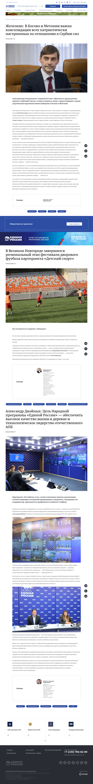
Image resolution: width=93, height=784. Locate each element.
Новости (23, 19)
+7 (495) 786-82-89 (75, 752)
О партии (8, 10)
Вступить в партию (82, 10)
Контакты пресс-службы (33, 753)
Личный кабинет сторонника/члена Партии (75, 6)
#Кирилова (62, 404)
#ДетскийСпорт (39, 404)
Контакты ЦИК (11, 753)
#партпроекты (46, 706)
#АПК (73, 706)
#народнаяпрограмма (60, 706)
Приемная (59, 10)
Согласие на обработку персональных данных (17, 779)
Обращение (53, 6)
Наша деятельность (30, 10)
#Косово (42, 211)
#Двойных (20, 706)
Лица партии (18, 10)
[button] (45, 740)
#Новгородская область (13, 404)
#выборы (61, 211)
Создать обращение (74, 224)
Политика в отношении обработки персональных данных (20, 777)
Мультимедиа (69, 10)
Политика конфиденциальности (14, 776)
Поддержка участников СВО (46, 13)
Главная (7, 19)
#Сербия (52, 211)
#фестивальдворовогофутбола (78, 404)
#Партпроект (51, 404)
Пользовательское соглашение (14, 775)
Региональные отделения (46, 10)
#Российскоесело (32, 706)
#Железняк (32, 211)
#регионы (27, 404)
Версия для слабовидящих (81, 2)
